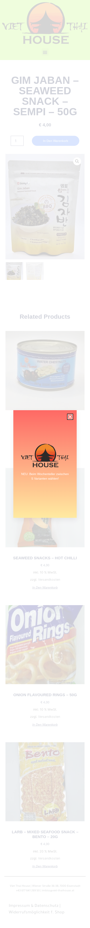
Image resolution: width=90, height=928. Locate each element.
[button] (70, 417)
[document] (45, 464)
